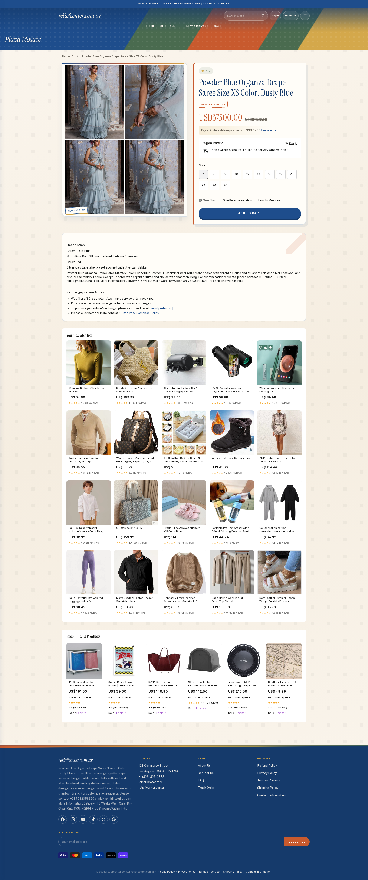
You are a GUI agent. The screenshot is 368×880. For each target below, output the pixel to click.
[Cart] (305, 15)
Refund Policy (267, 765)
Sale (218, 25)
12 (247, 174)
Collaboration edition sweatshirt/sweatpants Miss (277, 529)
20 (292, 174)
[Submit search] (263, 15)
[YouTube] (83, 819)
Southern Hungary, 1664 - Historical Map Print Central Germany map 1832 (283, 684)
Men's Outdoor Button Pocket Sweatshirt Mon (134, 599)
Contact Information (271, 795)
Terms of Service (268, 780)
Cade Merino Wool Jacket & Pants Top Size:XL (229, 599)
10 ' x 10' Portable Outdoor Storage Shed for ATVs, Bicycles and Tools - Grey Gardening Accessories (202, 684)
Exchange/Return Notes (85, 292)
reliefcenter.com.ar (79, 16)
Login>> (81, 712)
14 (258, 174)
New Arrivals (197, 25)
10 (236, 174)
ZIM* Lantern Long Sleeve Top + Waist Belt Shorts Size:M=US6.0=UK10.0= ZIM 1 (279, 459)
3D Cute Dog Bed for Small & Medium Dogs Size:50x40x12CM (184, 459)
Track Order (206, 787)
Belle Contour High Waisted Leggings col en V (86, 599)
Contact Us (206, 773)
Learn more (268, 130)
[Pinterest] (113, 819)
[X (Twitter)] (103, 819)
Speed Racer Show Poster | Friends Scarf (121, 684)
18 (280, 174)
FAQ (201, 780)
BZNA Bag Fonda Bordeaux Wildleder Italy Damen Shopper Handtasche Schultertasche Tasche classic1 (163, 684)
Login (275, 15)
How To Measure (269, 200)
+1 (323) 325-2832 (151, 776)
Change (293, 143)
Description (76, 245)
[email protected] (161, 308)
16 (269, 174)
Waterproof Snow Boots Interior (232, 457)
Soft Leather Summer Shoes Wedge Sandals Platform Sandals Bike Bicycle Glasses (277, 599)
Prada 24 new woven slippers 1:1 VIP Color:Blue (184, 529)
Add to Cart (249, 213)
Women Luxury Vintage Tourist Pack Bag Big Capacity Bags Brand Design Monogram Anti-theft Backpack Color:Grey (135, 459)
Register (290, 15)
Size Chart (210, 200)
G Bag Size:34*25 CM (129, 527)
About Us (204, 765)
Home (150, 25)
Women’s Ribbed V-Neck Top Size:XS (86, 390)
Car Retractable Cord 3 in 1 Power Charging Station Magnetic (180, 390)
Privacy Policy (267, 773)
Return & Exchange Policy (141, 313)
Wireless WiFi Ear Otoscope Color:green (276, 390)
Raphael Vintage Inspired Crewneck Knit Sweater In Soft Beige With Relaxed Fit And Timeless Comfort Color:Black (183, 599)
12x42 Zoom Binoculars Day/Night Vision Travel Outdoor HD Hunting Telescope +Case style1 (232, 390)
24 (214, 185)
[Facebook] (62, 819)
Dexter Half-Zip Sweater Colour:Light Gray (84, 459)
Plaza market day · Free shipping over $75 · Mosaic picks (184, 3)
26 (225, 185)
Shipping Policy (267, 787)
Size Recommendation (237, 200)
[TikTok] (93, 819)
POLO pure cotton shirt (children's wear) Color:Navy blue (86, 529)
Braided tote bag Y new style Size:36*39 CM (134, 390)
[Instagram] (73, 819)
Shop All (167, 25)
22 (203, 185)
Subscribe (297, 841)
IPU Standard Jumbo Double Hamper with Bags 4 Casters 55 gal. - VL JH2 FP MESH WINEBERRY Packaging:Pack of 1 (83, 684)
